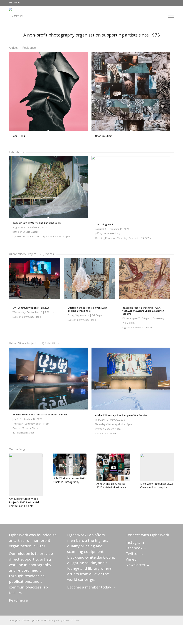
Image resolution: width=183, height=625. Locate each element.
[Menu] (169, 16)
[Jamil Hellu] (48, 91)
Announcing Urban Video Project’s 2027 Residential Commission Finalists (24, 502)
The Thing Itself (104, 224)
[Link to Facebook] (150, 620)
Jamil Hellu (19, 135)
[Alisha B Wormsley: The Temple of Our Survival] (131, 379)
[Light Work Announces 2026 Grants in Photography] (69, 465)
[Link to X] (144, 620)
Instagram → (137, 542)
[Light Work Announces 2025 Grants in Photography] (157, 467)
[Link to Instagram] (155, 620)
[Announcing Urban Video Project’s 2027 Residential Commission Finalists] (26, 475)
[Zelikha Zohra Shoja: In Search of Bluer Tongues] (48, 379)
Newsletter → (138, 564)
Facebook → (136, 547)
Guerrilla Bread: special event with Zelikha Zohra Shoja (87, 309)
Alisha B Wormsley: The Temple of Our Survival (121, 415)
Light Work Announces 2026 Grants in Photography (69, 480)
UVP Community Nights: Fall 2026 (31, 307)
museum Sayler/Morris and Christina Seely (37, 222)
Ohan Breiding (103, 135)
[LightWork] (16, 16)
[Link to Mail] (139, 620)
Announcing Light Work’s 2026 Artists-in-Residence (111, 485)
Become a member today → (91, 587)
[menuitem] (14, 3)
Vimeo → (133, 559)
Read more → (21, 600)
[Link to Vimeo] (160, 620)
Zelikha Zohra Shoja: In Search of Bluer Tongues (40, 414)
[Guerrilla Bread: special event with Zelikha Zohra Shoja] (89, 280)
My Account (14, 2)
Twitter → (135, 553)
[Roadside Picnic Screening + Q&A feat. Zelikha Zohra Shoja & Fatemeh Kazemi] (144, 280)
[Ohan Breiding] (131, 91)
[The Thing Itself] (131, 187)
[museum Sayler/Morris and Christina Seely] (48, 187)
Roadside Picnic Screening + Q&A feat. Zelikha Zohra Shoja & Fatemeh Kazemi (143, 310)
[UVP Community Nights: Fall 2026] (34, 280)
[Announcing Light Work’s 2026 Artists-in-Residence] (113, 467)
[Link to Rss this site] (171, 620)
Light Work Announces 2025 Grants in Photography (156, 485)
